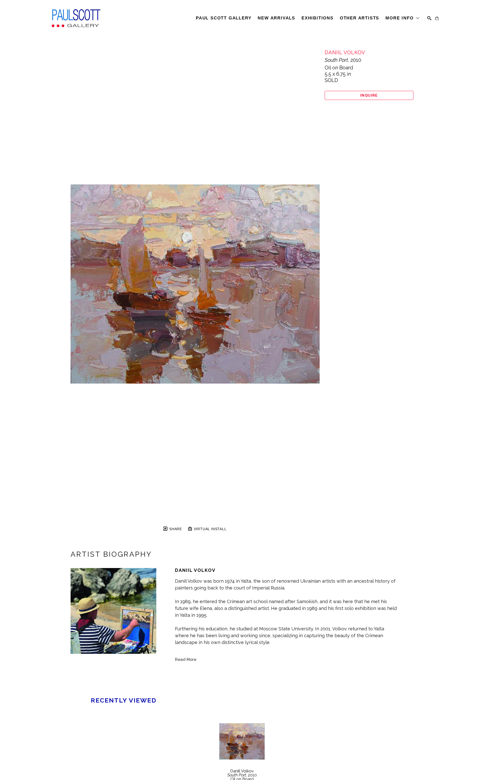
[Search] (429, 18)
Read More (185, 659)
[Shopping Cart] (437, 18)
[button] (402, 18)
